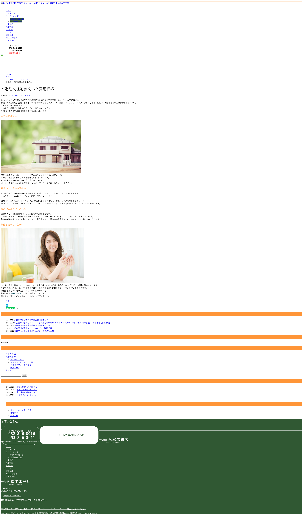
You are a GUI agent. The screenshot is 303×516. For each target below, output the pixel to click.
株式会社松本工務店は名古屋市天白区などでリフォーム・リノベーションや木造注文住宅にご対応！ (43, 509)
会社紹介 (9, 30)
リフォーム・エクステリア (17, 80)
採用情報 (9, 35)
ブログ (8, 32)
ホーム (8, 11)
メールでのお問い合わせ (71, 435)
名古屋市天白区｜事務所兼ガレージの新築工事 (34, 331)
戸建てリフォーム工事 (20, 365)
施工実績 (9, 27)
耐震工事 (14, 416)
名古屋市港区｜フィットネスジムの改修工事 (33, 328)
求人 (8, 370)
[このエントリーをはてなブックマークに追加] (7, 306)
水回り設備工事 (17, 19)
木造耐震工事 (16, 21)
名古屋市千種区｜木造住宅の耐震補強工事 (32, 326)
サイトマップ (11, 41)
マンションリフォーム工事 (22, 362)
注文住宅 (9, 24)
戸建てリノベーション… (27, 395)
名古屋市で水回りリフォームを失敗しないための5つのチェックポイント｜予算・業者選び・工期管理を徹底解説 (62, 323)
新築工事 (14, 368)
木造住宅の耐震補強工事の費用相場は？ (31, 320)
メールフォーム (9, 55)
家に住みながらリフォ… (27, 392)
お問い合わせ (11, 38)
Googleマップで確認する (12, 496)
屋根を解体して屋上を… (27, 387)
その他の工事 (17, 360)
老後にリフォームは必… (27, 390)
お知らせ (11, 354)
